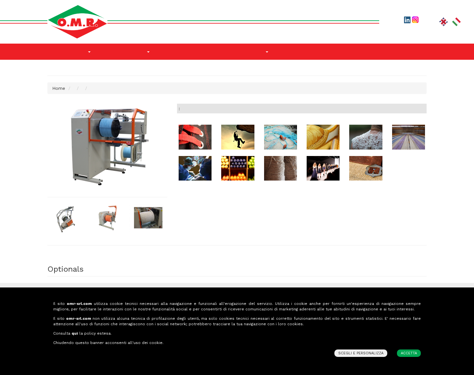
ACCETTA (409, 353)
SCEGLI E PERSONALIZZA (360, 353)
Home (58, 88)
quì (75, 333)
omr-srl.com (79, 303)
